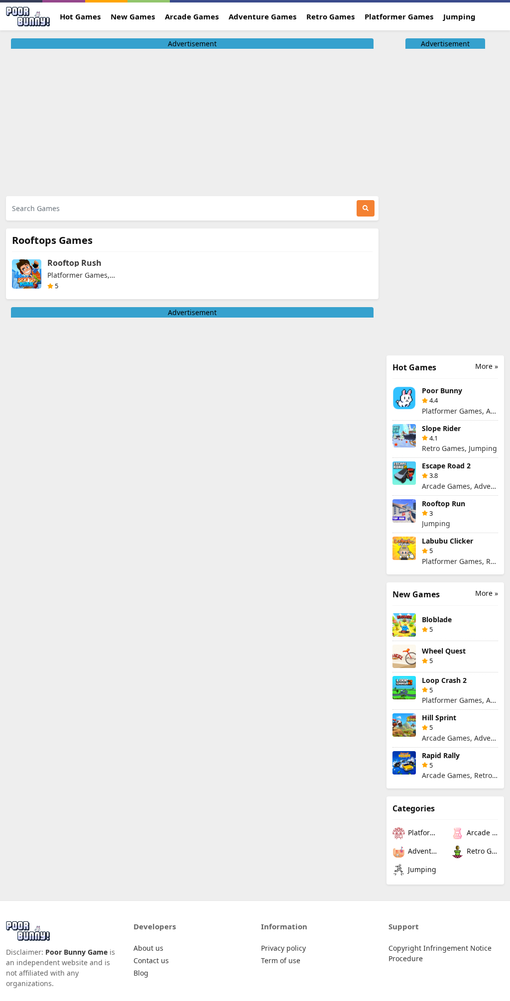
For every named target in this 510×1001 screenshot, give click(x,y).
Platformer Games (399, 16)
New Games (133, 16)
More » (486, 366)
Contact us (151, 960)
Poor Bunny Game (77, 952)
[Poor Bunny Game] (30, 16)
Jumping (459, 16)
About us (148, 948)
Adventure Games (262, 16)
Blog (140, 973)
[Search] (366, 208)
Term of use (280, 960)
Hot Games (80, 16)
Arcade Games (192, 16)
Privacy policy (283, 948)
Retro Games (330, 16)
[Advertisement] (192, 118)
